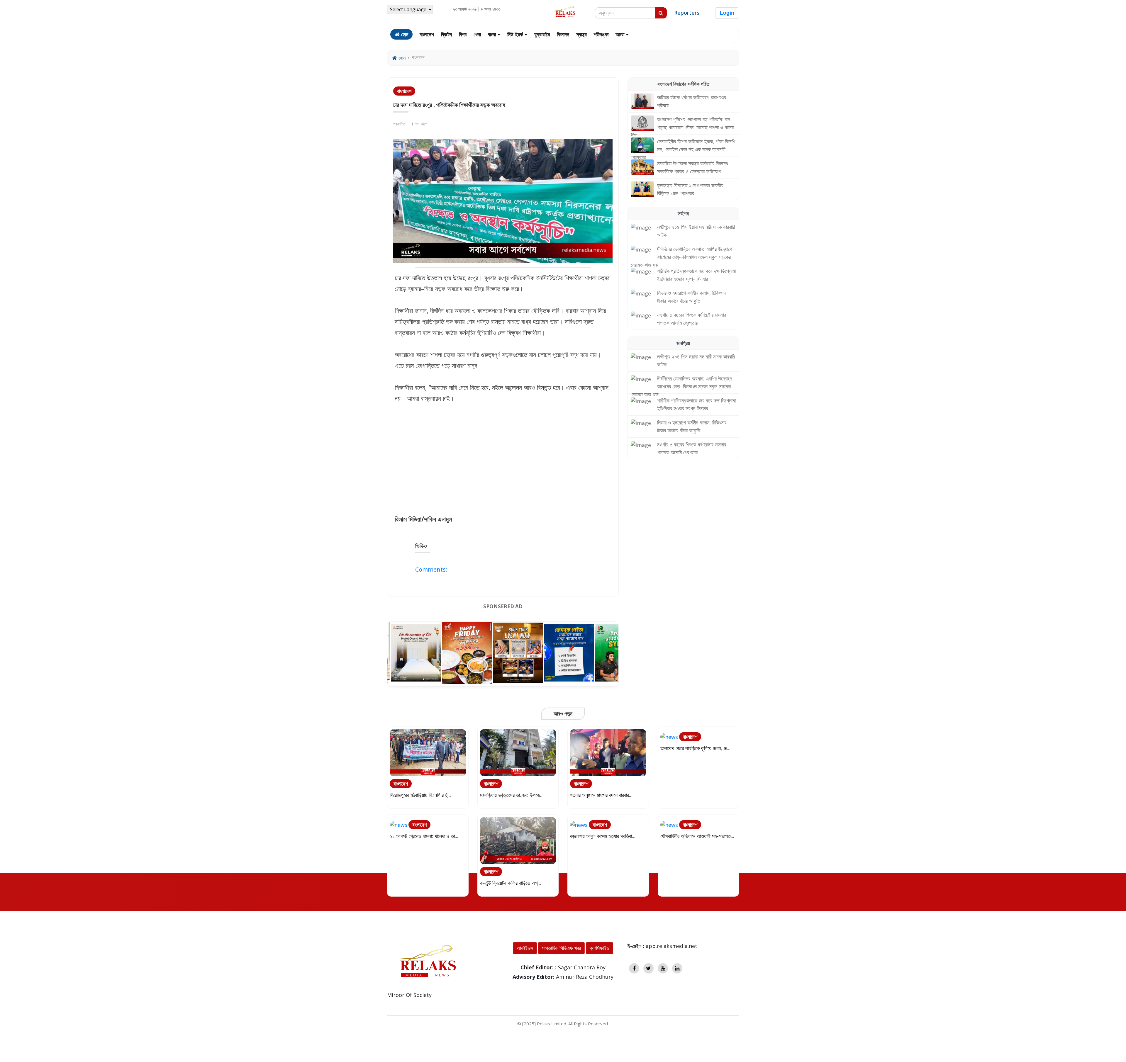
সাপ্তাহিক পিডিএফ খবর (561, 947)
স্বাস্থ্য (581, 34)
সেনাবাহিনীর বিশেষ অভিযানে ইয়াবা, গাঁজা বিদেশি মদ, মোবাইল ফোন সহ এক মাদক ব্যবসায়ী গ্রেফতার (683, 149)
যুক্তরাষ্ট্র (542, 34)
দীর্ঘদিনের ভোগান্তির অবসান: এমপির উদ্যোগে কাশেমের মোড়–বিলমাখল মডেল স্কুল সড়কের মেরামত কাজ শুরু (681, 256)
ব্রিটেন (446, 34)
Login (727, 13)
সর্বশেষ (683, 213)
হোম (401, 57)
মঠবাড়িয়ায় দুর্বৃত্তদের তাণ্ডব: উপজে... (512, 794)
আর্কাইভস (525, 947)
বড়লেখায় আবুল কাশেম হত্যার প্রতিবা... (602, 835)
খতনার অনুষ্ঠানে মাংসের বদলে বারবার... (601, 794)
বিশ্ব (463, 34)
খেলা (477, 34)
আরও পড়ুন (563, 713)
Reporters (686, 12)
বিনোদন (563, 34)
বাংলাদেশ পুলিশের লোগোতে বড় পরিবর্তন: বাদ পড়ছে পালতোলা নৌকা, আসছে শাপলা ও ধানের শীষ (682, 127)
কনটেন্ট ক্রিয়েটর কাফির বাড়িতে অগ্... (510, 882)
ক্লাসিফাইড (599, 947)
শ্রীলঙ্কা (601, 34)
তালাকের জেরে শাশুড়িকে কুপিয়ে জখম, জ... (695, 747)
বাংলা (492, 34)
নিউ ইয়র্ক (515, 34)
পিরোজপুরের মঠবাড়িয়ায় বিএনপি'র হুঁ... (420, 794)
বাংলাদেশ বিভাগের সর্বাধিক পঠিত (683, 83)
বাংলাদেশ (427, 34)
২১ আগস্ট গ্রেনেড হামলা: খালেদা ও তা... (424, 835)
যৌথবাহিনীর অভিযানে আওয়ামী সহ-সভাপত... (697, 835)
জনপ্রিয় (683, 342)
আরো (620, 34)
